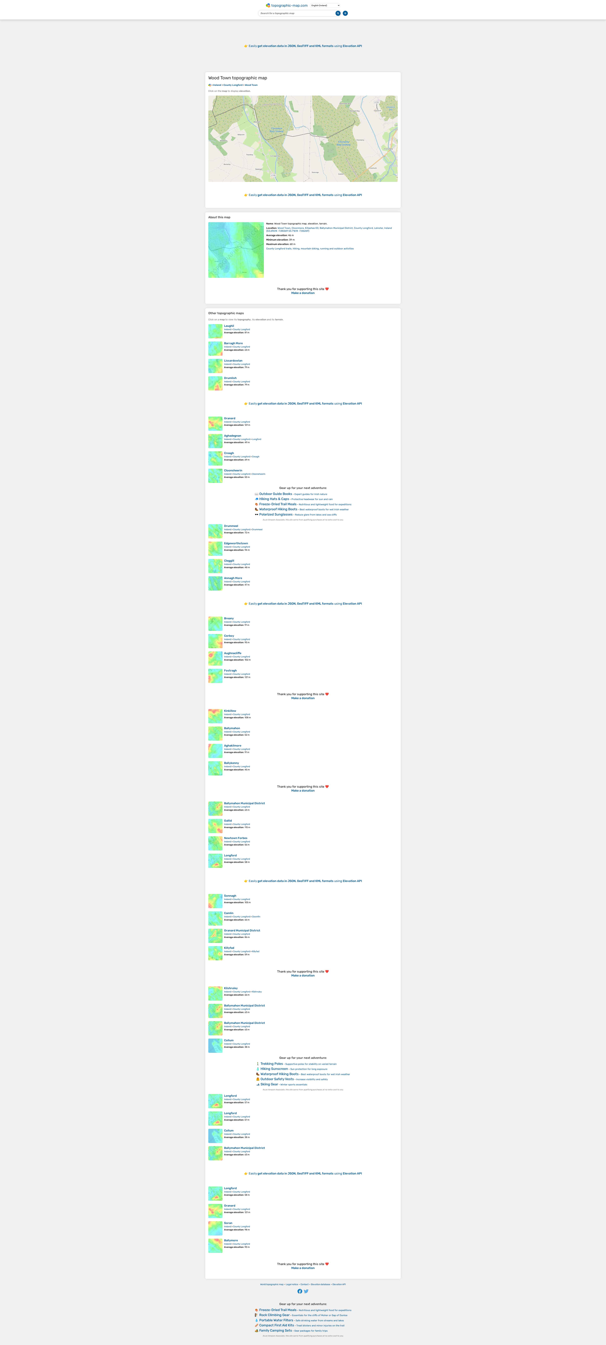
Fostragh (230, 670)
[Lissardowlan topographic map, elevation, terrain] (215, 366)
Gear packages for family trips (311, 1330)
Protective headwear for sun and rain (312, 499)
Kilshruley (231, 988)
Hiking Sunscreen (274, 1069)
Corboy (229, 635)
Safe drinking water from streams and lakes (320, 1320)
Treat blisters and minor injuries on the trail (320, 1325)
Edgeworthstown (236, 543)
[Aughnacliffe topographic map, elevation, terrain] (215, 658)
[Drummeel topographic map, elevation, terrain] (215, 531)
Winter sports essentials (293, 1084)
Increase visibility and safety (312, 1079)
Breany (229, 618)
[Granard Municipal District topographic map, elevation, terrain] (215, 936)
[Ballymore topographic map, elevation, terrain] (215, 1246)
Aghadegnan (232, 435)
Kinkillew (230, 711)
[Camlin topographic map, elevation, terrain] (215, 918)
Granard (229, 418)
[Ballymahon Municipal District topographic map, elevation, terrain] (215, 809)
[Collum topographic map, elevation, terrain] (215, 1046)
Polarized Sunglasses (276, 514)
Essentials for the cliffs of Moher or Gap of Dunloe (319, 1315)
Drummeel (231, 526)
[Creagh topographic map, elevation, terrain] (215, 458)
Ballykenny (231, 763)
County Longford (241, 329)
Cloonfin (256, 916)
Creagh (229, 453)
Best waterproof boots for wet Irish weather (324, 509)
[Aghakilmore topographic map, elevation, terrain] (215, 751)
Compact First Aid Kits (276, 1325)
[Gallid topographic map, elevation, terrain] (215, 826)
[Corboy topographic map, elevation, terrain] (215, 641)
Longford (256, 439)
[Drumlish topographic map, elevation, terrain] (215, 383)
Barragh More (233, 343)
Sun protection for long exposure (308, 1069)
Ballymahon (232, 728)
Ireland (227, 329)
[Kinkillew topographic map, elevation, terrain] (215, 716)
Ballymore (231, 1240)
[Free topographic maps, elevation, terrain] (209, 85)
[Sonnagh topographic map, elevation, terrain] (215, 901)
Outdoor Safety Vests (277, 1079)
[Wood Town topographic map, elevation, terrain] (236, 250)
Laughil (229, 326)
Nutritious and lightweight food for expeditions (325, 504)
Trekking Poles (272, 1064)
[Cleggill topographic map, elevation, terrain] (215, 566)
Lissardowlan (233, 360)
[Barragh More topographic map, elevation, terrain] (215, 349)
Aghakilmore (232, 745)
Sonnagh (230, 895)
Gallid (228, 820)
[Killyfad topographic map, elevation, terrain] (215, 953)
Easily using (305, 46)
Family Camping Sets (275, 1330)
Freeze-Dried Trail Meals (278, 504)
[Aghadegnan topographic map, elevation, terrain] (215, 441)
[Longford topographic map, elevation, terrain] (215, 861)
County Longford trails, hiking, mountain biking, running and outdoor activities (310, 248)
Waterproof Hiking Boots (278, 509)
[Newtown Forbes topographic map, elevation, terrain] (215, 843)
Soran (228, 1223)
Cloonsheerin (233, 470)
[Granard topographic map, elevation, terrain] (215, 424)
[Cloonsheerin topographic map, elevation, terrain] (215, 476)
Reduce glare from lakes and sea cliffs (316, 514)
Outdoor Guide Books (275, 494)
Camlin (228, 913)
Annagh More (233, 578)
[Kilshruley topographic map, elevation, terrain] (215, 993)
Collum (229, 1040)
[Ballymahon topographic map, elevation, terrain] (215, 733)
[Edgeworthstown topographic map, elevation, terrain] (215, 549)
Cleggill (229, 560)
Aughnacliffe (232, 653)
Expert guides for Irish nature (310, 494)
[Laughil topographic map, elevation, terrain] (215, 331)
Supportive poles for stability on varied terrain (311, 1064)
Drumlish (230, 378)
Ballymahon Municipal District (244, 803)
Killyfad (229, 948)
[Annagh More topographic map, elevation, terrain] (215, 583)
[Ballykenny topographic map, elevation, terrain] (215, 768)
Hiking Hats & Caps (274, 499)
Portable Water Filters (276, 1320)
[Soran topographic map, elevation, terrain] (215, 1228)
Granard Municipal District (242, 930)
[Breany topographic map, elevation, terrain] (215, 624)
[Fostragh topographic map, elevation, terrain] (215, 676)
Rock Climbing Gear (274, 1315)
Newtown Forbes (235, 838)
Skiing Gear (269, 1084)
